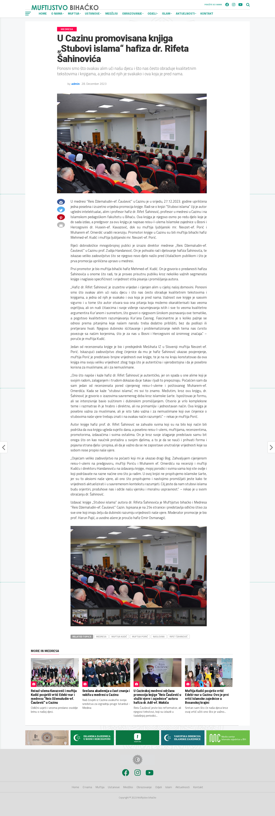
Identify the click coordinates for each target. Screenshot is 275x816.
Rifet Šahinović (179, 636)
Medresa (101, 636)
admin (75, 83)
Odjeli (152, 13)
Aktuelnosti (185, 13)
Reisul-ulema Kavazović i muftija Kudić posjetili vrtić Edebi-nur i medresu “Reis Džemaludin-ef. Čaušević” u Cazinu (54, 697)
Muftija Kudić (119, 636)
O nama (87, 787)
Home (75, 787)
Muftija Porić (140, 636)
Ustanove (114, 787)
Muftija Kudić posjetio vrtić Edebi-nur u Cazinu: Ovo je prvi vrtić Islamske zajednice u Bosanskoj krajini (207, 697)
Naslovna (159, 636)
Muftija (100, 787)
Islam (166, 13)
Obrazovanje (132, 13)
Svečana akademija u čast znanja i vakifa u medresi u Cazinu (106, 693)
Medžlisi (111, 13)
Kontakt (206, 13)
